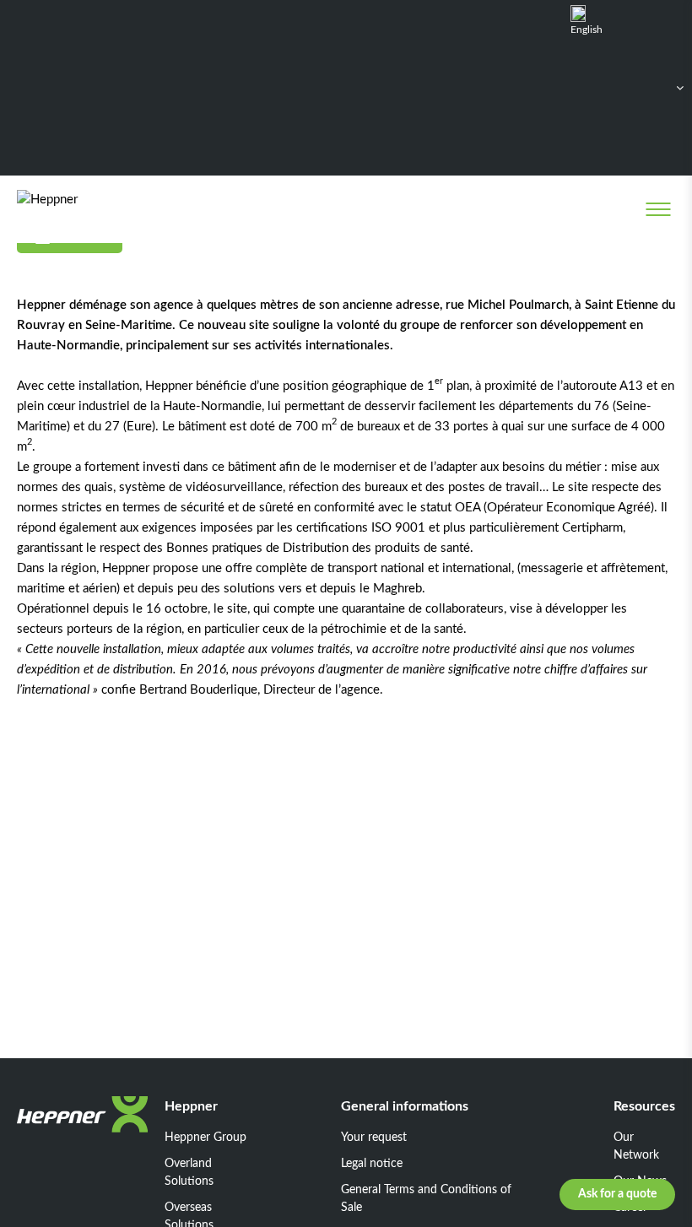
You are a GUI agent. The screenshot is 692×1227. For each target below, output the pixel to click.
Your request (374, 1137)
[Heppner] (85, 209)
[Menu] (658, 209)
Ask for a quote (617, 1194)
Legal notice (372, 1164)
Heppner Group (205, 1137)
